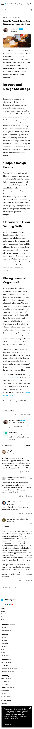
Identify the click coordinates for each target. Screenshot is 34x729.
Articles (5, 10)
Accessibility (5, 690)
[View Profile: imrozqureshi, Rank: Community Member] (4, 520)
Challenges (4, 620)
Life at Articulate (6, 696)
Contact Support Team (8, 671)
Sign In (29, 4)
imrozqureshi (11, 519)
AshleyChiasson (12, 451)
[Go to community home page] (9, 4)
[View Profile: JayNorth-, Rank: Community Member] (4, 478)
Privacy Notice (9, 724)
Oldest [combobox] (28, 445)
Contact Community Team (9, 668)
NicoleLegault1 (14, 29)
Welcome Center (6, 662)
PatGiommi (10, 502)
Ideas (2, 649)
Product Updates (6, 630)
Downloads (4, 643)
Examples (4, 646)
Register (22, 4)
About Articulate (6, 678)
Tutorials (3, 614)
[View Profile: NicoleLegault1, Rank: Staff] (5, 30)
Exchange (4, 640)
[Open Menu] (31, 10)
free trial (15, 377)
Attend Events (5, 655)
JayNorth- (10, 477)
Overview (4, 703)
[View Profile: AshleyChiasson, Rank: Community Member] (4, 452)
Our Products (5, 681)
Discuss (3, 637)
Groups (3, 652)
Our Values (4, 684)
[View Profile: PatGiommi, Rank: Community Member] (4, 503)
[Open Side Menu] (2, 3)
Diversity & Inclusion (7, 687)
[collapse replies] (17, 449)
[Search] (16, 4)
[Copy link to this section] (5, 93)
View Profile (18, 426)
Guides (3, 611)
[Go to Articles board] (5, 433)
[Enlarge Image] (17, 40)
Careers (3, 693)
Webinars (4, 617)
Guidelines (4, 665)
